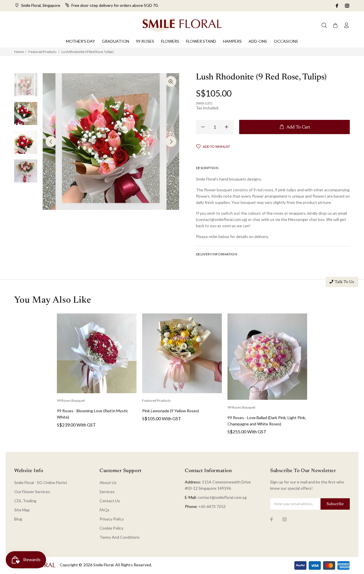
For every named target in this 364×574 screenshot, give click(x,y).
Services (107, 491)
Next (171, 141)
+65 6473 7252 (212, 506)
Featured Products (42, 52)
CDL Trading (25, 500)
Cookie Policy (111, 528)
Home (19, 52)
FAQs (104, 509)
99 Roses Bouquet (71, 400)
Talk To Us (344, 282)
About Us (108, 482)
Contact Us (110, 500)
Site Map (22, 509)
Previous (51, 141)
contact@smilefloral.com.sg (222, 497)
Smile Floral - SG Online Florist (40, 482)
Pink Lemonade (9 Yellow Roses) (170, 410)
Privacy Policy (112, 518)
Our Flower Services (32, 491)
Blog (18, 518)
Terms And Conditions (120, 537)
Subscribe (335, 504)
